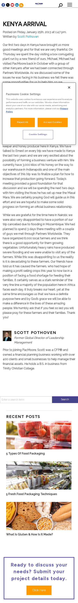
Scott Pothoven (28, 36)
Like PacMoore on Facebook (3, 5)
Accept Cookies (53, 122)
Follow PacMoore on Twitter (8, 5)
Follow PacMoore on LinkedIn (17, 5)
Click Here (39, 590)
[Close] (69, 87)
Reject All (22, 122)
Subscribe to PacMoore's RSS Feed (21, 5)
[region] (39, 113)
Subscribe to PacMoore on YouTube (12, 5)
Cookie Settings (38, 134)
